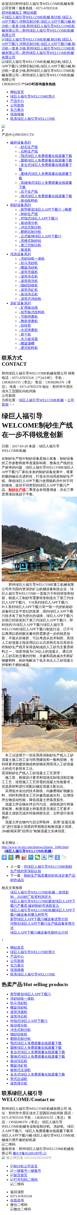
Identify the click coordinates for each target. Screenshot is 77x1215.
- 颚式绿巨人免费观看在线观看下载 (45, 156)
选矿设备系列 (20, 303)
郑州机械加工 (12, 12)
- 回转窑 (25, 325)
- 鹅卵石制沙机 (30, 232)
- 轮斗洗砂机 (28, 263)
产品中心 (17, 101)
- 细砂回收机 (28, 285)
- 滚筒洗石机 (28, 276)
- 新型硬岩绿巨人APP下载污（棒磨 (45, 209)
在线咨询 (17, 1200)
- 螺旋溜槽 (26, 343)
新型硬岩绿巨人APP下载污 (30, 994)
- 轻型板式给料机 (32, 312)
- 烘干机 (25, 334)
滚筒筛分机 (18, 1083)
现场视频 (17, 114)
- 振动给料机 (28, 200)
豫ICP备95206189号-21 (30, 1153)
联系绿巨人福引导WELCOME (32, 119)
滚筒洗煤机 (18, 1012)
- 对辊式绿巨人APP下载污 (38, 218)
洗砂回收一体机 (22, 998)
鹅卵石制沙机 (20, 1039)
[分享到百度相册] (50, 857)
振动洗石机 (18, 1061)
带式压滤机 (18, 1079)
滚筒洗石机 (18, 1016)
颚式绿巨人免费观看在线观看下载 (36, 1043)
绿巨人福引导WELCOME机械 (41, 400)
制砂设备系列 (20, 205)
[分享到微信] (37, 857)
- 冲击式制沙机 (30, 227)
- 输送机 (25, 249)
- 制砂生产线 (28, 214)
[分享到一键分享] (57, 857)
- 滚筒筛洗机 (28, 281)
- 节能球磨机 (28, 316)
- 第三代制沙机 (30, 245)
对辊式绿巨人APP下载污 (28, 1021)
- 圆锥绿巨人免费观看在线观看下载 (45, 160)
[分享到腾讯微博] (31, 857)
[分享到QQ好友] (17, 857)
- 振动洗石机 (28, 294)
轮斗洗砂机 (18, 1003)
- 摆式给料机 (28, 348)
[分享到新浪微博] (24, 857)
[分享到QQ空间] (11, 857)
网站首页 (17, 92)
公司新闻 (17, 105)
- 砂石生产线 (28, 147)
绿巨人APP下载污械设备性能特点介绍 (39, 932)
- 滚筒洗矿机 (28, 290)
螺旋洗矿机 (18, 1065)
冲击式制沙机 (20, 1030)
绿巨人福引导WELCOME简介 (32, 96)
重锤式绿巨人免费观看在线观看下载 (37, 1056)
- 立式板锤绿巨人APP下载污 (40, 236)
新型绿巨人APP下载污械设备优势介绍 (39, 919)
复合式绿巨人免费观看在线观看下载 (37, 1052)
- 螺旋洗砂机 (28, 267)
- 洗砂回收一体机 (32, 258)
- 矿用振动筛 (28, 307)
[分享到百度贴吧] (44, 857)
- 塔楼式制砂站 (30, 240)
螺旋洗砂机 (18, 1007)
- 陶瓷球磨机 (28, 321)
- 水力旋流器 (28, 339)
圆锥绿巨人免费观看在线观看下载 (36, 1047)
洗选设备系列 (20, 254)
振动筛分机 (18, 1025)
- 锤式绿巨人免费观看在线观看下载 (45, 196)
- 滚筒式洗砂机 (30, 299)
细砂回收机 (18, 1034)
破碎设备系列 (20, 142)
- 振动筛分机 (28, 223)
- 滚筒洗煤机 (28, 272)
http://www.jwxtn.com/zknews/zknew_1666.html (35, 847)
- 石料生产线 (28, 151)
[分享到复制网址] (64, 857)
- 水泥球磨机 (28, 330)
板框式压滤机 (20, 1070)
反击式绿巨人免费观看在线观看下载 (37, 1074)
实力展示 (17, 110)
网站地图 (30, 12)
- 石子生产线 (28, 191)
